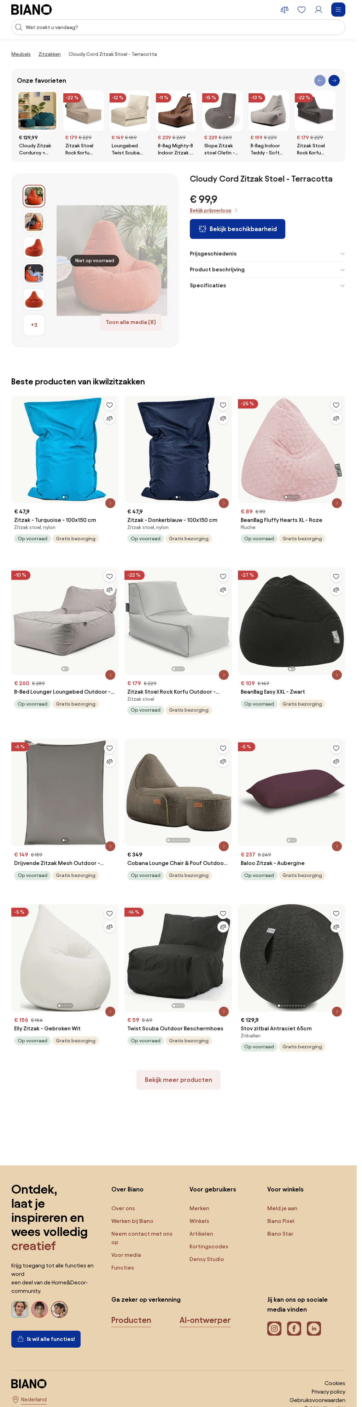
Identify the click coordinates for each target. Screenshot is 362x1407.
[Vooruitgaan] (334, 80)
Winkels (199, 1221)
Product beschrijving (217, 269)
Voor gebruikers (212, 1189)
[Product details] (110, 503)
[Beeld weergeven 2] (34, 222)
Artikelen (201, 1234)
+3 (34, 325)
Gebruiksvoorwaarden (317, 1400)
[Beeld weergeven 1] (34, 196)
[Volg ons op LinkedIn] (314, 1328)
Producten (131, 1320)
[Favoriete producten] (301, 9)
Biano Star (280, 1234)
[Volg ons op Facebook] (294, 1328)
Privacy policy (328, 1392)
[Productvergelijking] (285, 9)
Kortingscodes (208, 1246)
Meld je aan (282, 1208)
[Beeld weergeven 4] (34, 273)
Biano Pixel (280, 1221)
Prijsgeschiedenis (213, 254)
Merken (199, 1208)
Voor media (126, 1255)
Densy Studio (206, 1259)
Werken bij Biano (132, 1221)
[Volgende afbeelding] (113, 447)
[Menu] (338, 9)
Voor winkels (285, 1189)
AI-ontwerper (205, 1320)
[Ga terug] (320, 80)
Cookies (335, 1383)
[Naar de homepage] (31, 9)
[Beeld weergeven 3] (34, 247)
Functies (122, 1268)
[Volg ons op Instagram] (274, 1328)
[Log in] (318, 9)
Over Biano (127, 1189)
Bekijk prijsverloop (211, 210)
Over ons (123, 1208)
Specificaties (208, 285)
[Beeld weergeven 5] (34, 299)
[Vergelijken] (109, 418)
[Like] (109, 405)
